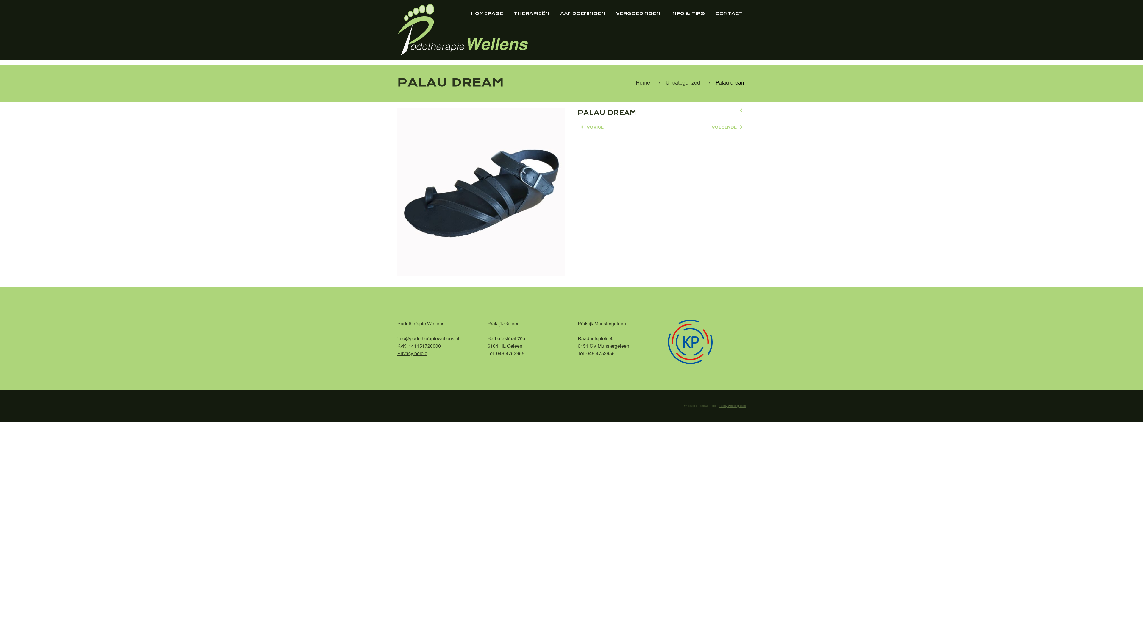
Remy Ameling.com (732, 406)
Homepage (487, 13)
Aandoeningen (582, 13)
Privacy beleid (412, 353)
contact (729, 13)
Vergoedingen (638, 13)
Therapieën (531, 13)
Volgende (724, 127)
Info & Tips (688, 13)
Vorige (595, 127)
